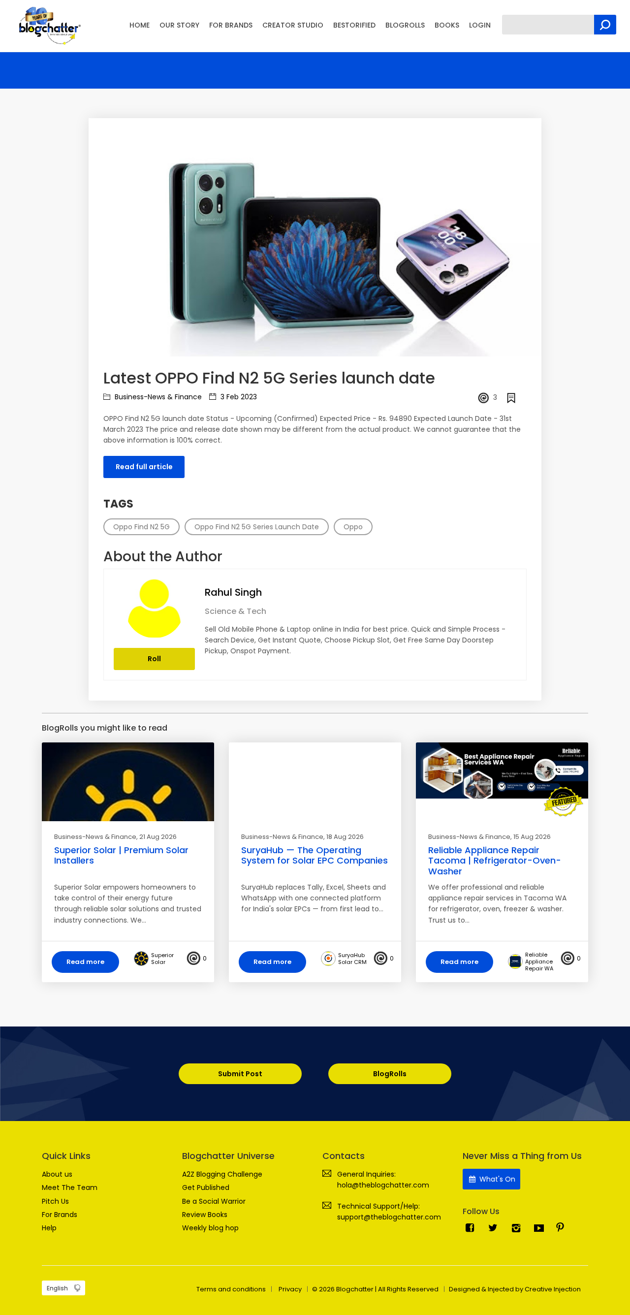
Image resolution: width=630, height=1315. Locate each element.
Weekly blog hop (210, 1228)
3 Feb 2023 (238, 397)
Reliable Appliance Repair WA (539, 961)
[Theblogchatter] (48, 25)
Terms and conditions (231, 1289)
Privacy (290, 1289)
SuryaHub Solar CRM (352, 958)
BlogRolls (390, 1074)
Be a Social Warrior (214, 1201)
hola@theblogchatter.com (383, 1185)
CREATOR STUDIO (292, 25)
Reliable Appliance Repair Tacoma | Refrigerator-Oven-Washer (494, 860)
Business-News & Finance (157, 397)
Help (49, 1228)
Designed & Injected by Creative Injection (515, 1289)
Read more (85, 961)
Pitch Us (55, 1201)
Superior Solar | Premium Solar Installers (121, 855)
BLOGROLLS (405, 25)
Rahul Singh (233, 592)
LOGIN (480, 25)
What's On (496, 1179)
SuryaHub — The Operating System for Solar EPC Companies (314, 855)
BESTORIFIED (354, 25)
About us (57, 1174)
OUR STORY (179, 25)
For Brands (59, 1214)
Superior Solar (162, 958)
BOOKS (447, 25)
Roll (154, 659)
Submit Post (240, 1074)
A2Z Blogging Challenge (222, 1174)
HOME (139, 25)
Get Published (205, 1187)
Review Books (204, 1214)
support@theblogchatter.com (389, 1217)
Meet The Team (69, 1187)
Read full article (144, 467)
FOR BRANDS (230, 25)
